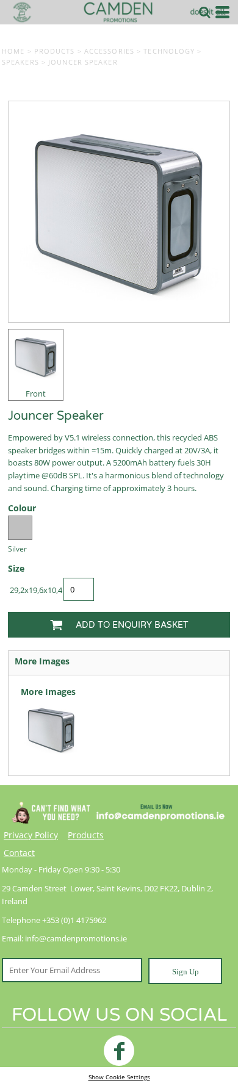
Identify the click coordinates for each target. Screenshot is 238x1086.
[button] (204, 12)
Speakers (20, 62)
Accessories (109, 51)
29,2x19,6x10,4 (36, 589)
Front (36, 393)
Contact (19, 852)
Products (54, 51)
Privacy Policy (31, 835)
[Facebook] (119, 1050)
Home (13, 51)
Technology (169, 51)
